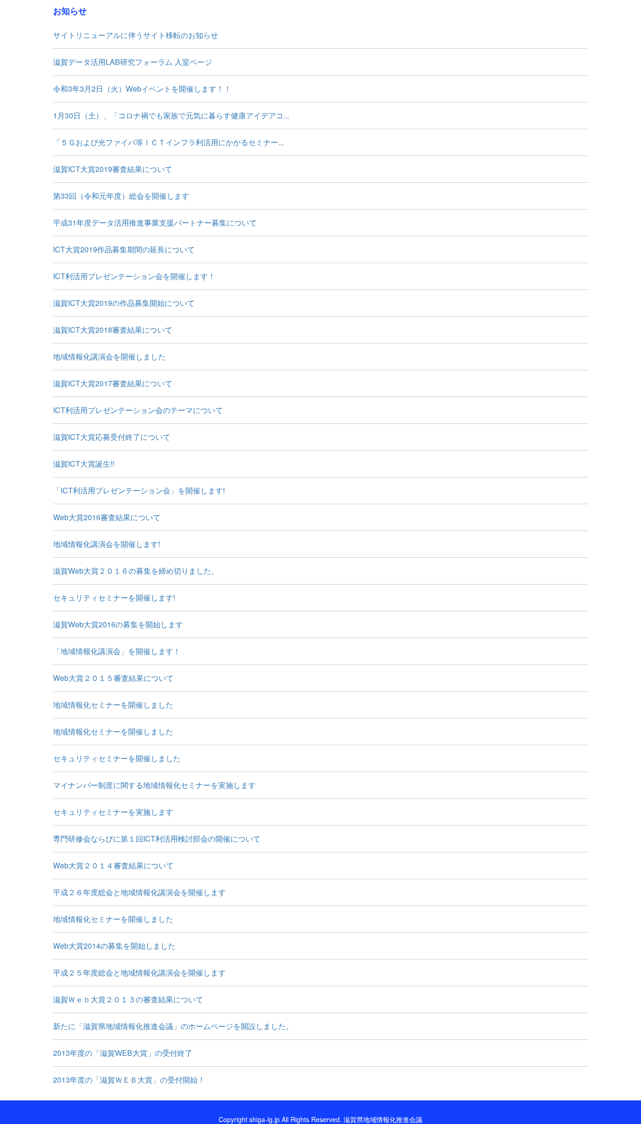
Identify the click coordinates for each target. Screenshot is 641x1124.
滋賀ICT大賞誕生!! (83, 463)
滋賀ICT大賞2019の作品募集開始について (124, 302)
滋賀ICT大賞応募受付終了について (111, 436)
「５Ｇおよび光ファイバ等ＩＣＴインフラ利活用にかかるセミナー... (168, 142)
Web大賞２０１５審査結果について (113, 677)
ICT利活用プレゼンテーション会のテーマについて (138, 410)
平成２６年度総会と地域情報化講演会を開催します (139, 892)
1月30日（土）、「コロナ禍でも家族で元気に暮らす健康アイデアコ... (171, 115)
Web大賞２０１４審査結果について (113, 865)
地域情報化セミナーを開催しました (113, 704)
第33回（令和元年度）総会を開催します (121, 195)
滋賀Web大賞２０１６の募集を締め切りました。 (136, 570)
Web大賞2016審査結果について (106, 517)
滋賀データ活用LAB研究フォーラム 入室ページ (132, 61)
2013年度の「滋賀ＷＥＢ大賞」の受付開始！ (129, 1079)
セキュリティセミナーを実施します (113, 811)
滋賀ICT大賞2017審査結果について (112, 383)
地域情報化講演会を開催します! (106, 544)
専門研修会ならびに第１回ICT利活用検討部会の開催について (156, 838)
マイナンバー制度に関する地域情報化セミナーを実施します (154, 785)
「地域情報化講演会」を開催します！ (117, 651)
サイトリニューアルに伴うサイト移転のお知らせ (135, 35)
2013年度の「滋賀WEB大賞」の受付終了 (122, 1052)
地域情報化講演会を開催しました (109, 356)
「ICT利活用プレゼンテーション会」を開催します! (139, 490)
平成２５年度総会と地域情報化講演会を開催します (139, 972)
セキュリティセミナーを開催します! (114, 597)
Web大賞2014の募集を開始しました (114, 945)
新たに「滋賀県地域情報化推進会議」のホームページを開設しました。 (173, 1026)
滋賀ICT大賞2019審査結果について (112, 169)
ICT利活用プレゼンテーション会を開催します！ (134, 276)
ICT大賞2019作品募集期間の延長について (124, 249)
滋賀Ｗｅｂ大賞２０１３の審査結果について (128, 999)
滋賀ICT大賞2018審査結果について (112, 329)
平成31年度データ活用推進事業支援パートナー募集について (155, 222)
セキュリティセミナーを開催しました (117, 758)
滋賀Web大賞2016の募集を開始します (118, 624)
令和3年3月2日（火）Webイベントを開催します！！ (142, 88)
